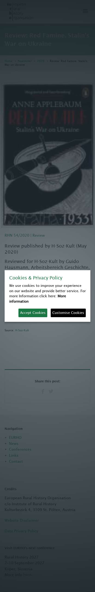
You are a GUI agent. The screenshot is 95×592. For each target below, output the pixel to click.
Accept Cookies (33, 313)
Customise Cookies (68, 313)
